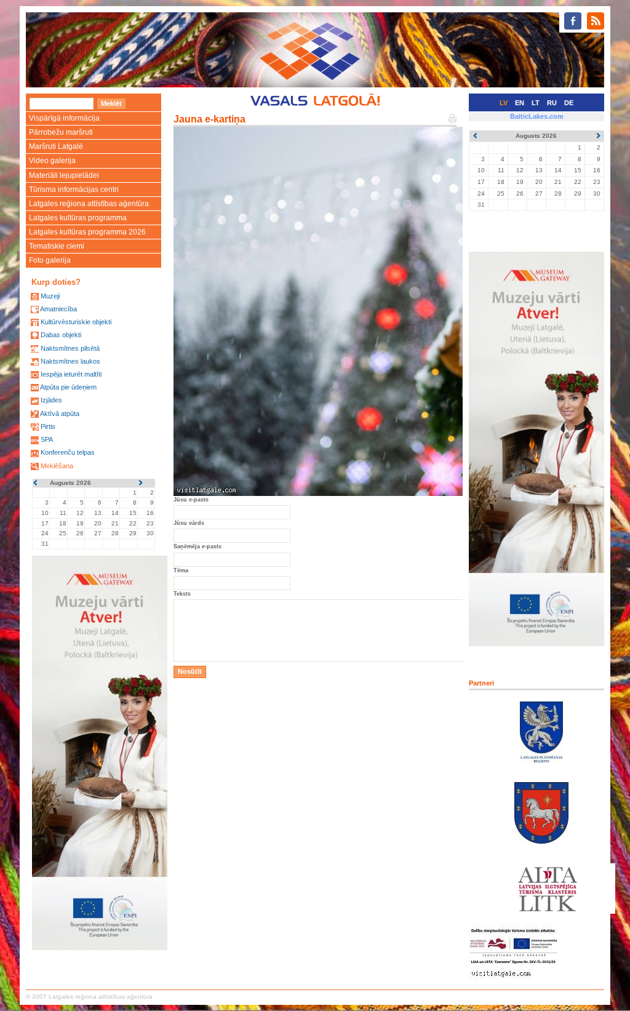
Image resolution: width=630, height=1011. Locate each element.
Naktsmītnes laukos (70, 361)
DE (568, 102)
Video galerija (52, 160)
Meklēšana (57, 466)
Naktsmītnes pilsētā (70, 348)
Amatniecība (58, 309)
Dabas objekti (61, 334)
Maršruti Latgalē (56, 146)
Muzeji (50, 296)
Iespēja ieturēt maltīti (71, 374)
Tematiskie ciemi (56, 246)
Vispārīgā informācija (64, 118)
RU (552, 102)
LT (536, 102)
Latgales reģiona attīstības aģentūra (89, 203)
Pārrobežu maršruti (61, 132)
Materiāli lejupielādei (64, 175)
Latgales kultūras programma (78, 218)
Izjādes (51, 400)
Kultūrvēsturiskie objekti (76, 322)
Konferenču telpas (68, 452)
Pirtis (48, 426)
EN (519, 102)
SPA (47, 439)
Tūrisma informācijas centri (74, 189)
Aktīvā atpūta (59, 413)
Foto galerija (50, 260)
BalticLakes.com (537, 116)
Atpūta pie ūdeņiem (68, 387)
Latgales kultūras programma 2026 (87, 232)
